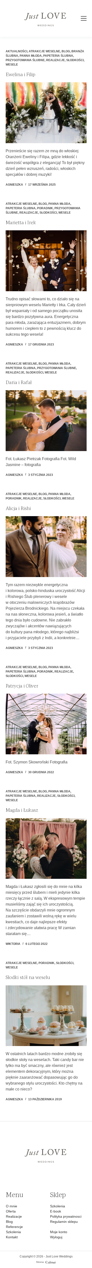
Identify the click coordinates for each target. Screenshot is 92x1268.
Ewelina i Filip (20, 74)
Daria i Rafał (19, 382)
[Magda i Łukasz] (46, 848)
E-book (55, 1211)
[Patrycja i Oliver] (46, 724)
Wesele (12, 64)
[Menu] (84, 18)
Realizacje (55, 60)
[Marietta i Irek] (46, 260)
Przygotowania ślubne (25, 60)
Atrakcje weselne (44, 51)
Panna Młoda (31, 55)
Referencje (14, 1227)
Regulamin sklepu (64, 1222)
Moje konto (58, 1232)
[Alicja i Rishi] (46, 546)
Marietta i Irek (21, 222)
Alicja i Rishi (18, 508)
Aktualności (16, 51)
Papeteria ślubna (58, 55)
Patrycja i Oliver (22, 686)
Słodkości (75, 60)
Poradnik (45, 208)
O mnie (11, 1206)
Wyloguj (56, 1237)
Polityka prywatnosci (65, 1216)
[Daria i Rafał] (46, 420)
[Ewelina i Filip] (46, 112)
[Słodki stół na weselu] (46, 1015)
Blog (66, 51)
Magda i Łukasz (22, 810)
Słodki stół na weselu (28, 977)
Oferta (11, 1211)
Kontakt (12, 1237)
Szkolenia (13, 1232)
